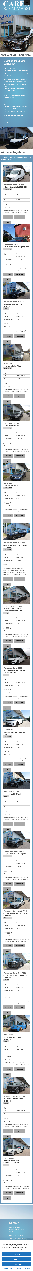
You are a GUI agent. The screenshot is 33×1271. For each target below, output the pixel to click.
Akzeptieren (16, 1254)
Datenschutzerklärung (18, 1268)
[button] (16, 12)
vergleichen (19, 217)
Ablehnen (16, 1259)
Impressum (27, 1268)
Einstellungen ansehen (16, 1264)
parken (7, 222)
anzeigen (8, 217)
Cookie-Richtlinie (7, 1268)
